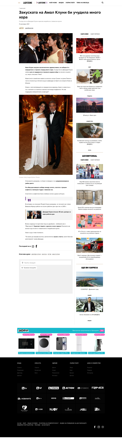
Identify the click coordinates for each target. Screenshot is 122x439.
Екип (24, 423)
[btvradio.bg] (39, 408)
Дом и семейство (94, 363)
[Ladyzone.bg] (29, 3)
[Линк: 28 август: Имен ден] (89, 110)
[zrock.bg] (98, 408)
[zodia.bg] (98, 398)
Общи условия (32, 423)
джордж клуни (36, 254)
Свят (89, 67)
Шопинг (19, 375)
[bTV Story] (83, 388)
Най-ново (53, 3)
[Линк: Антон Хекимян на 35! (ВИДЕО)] (89, 309)
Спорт (54, 370)
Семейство (89, 121)
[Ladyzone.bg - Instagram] (33, 246)
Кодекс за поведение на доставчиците (73, 423)
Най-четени (95, 34)
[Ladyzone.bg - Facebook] (36, 250)
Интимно (54, 375)
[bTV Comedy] (39, 388)
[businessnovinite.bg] (83, 398)
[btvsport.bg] (68, 398)
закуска (44, 254)
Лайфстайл (70, 3)
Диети (54, 367)
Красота (38, 363)
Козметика (38, 370)
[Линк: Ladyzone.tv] (41, 3)
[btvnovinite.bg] (24, 398)
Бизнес (72, 373)
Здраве (54, 363)
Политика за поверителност (49, 423)
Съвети (19, 367)
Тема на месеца (83, 3)
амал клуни (56, 254)
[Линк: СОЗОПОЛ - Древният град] (89, 284)
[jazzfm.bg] (83, 408)
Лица (71, 367)
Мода (19, 363)
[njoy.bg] (54, 408)
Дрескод (19, 373)
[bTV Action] (68, 388)
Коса (89, 150)
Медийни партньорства (25, 425)
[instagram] (99, 427)
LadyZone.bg (29, 28)
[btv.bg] (24, 388)
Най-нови (84, 34)
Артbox (72, 375)
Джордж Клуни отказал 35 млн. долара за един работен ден (57, 213)
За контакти (46, 425)
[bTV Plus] (39, 398)
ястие (49, 254)
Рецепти (89, 367)
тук (102, 330)
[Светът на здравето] (24, 408)
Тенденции (20, 370)
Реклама (37, 425)
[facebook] (95, 427)
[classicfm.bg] (68, 408)
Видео (61, 3)
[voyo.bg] (54, 398)
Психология (55, 373)
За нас (19, 423)
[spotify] (103, 427)
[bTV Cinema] (54, 388)
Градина (89, 96)
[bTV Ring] (98, 388)
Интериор (90, 373)
